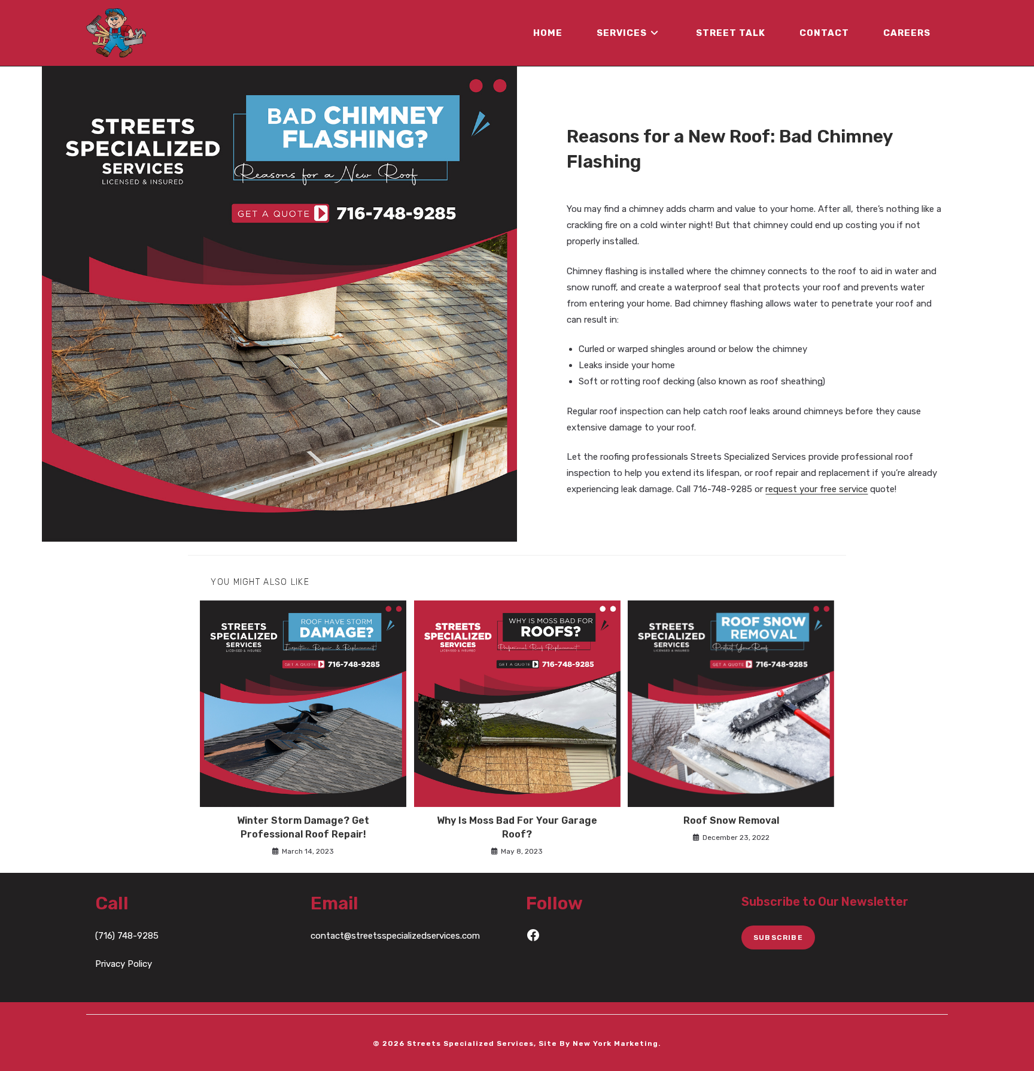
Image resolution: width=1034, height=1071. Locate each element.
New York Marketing (615, 1043)
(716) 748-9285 (127, 935)
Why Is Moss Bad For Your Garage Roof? (517, 827)
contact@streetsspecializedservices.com (395, 935)
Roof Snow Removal (731, 820)
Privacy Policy (123, 963)
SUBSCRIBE (778, 937)
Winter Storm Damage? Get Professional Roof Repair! (303, 827)
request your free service (816, 489)
